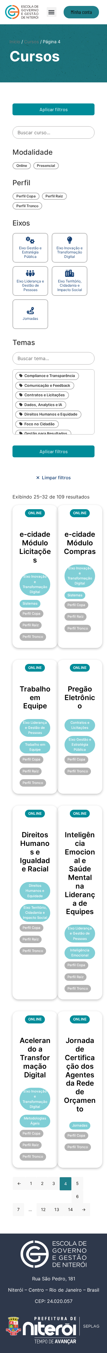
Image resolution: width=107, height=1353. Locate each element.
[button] (51, 12)
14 (70, 1209)
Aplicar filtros (54, 109)
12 (43, 1209)
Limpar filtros (55, 477)
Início (15, 41)
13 (56, 1209)
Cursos (31, 41)
